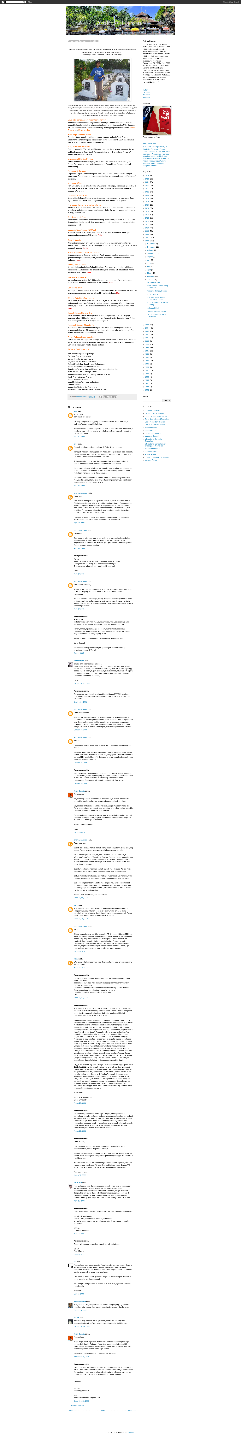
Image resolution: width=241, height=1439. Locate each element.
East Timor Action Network (155, 422)
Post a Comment (77, 1406)
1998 (147, 348)
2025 (147, 179)
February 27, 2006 (81, 998)
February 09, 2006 (81, 832)
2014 (147, 215)
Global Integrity (150, 431)
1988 (147, 380)
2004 (147, 328)
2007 (147, 238)
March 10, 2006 (80, 1103)
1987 (147, 384)
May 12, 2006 (79, 1234)
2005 (147, 325)
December (151, 244)
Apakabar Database (152, 411)
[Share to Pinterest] (115, 396)
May (149, 267)
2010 (147, 228)
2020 (147, 195)
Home (103, 1411)
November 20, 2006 (81, 1357)
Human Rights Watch (153, 433)
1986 (147, 387)
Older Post (132, 1411)
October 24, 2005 (80, 702)
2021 (147, 192)
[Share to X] (110, 396)
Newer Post (72, 1411)
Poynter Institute (151, 452)
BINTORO (78, 1183)
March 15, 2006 (80, 1131)
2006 (147, 241)
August (150, 257)
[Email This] (104, 396)
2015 (147, 212)
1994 (147, 361)
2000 (147, 341)
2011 (147, 225)
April (149, 270)
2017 (147, 205)
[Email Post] (100, 397)
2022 (147, 189)
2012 (147, 221)
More (70, 308)
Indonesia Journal (152, 436)
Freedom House (151, 428)
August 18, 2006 (80, 1310)
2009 (147, 231)
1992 (147, 367)
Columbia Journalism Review (156, 416)
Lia (75, 1262)
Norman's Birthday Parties (157, 291)
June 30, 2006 (79, 1254)
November (151, 247)
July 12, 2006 (79, 1294)
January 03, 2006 (80, 763)
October (150, 250)
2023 (147, 185)
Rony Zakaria (79, 791)
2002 (147, 335)
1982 (147, 390)
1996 (147, 354)
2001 (147, 338)
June (149, 263)
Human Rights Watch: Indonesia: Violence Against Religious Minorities (154, 163)
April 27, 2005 (79, 523)
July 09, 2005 (79, 653)
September (151, 254)
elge (75, 411)
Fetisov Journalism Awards (155, 425)
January (150, 280)
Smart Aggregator (149, 143)
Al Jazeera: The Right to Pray (154, 147)
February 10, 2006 (81, 919)
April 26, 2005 (79, 486)
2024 (147, 182)
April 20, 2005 (79, 437)
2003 (147, 331)
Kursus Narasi (152, 294)
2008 (147, 234)
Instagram (146, 95)
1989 (147, 377)
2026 (147, 176)
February (151, 276)
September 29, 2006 (82, 1326)
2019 (147, 198)
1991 (147, 370)
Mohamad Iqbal (153, 308)
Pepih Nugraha (80, 1301)
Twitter (145, 90)
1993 (147, 364)
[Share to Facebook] (112, 396)
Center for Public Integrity (154, 413)
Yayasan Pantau (151, 460)
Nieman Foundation (152, 449)
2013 (147, 218)
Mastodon (146, 97)
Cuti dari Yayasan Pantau (156, 311)
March (149, 273)
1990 (147, 374)
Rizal (76, 905)
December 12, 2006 (81, 1401)
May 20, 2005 (79, 574)
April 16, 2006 (79, 1201)
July (149, 260)
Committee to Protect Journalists (157, 419)
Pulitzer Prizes (150, 454)
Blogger (131, 1432)
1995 (147, 357)
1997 (147, 351)
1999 (147, 344)
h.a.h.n (76, 1318)
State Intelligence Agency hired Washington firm (87, 120)
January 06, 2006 (80, 783)
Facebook (146, 92)
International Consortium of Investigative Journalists (155, 445)
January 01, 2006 (80, 730)
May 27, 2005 (79, 609)
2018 (147, 202)
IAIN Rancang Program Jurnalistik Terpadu (156, 298)
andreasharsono (80, 493)
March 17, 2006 (80, 1175)
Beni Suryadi (79, 661)
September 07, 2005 (82, 683)
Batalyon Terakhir (153, 282)
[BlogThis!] (107, 396)
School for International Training (157, 457)
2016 (147, 208)
